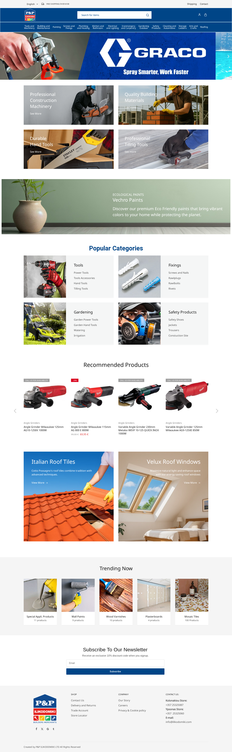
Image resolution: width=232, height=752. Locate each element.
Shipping (192, 4)
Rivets (172, 288)
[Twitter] (42, 729)
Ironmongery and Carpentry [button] (128, 27)
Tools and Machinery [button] (29, 27)
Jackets (173, 325)
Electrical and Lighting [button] (112, 27)
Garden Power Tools (86, 319)
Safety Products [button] (156, 27)
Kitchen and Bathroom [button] (98, 27)
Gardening (83, 312)
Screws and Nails (179, 272)
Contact (204, 4)
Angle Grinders (32, 422)
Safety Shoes (176, 319)
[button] (4, 56)
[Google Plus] (48, 729)
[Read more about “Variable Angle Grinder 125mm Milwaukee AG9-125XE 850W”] (183, 413)
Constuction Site (179, 335)
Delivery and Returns (83, 705)
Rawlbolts (174, 283)
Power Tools (81, 272)
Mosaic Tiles (191, 616)
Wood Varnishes (116, 616)
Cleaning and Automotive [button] (169, 27)
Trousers (174, 330)
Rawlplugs (175, 278)
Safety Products (183, 312)
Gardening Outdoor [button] (143, 27)
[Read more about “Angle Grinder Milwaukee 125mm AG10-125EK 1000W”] (41, 413)
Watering (79, 330)
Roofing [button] (204, 27)
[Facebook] (36, 729)
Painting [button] (57, 27)
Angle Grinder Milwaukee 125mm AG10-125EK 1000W (44, 428)
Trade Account (79, 710)
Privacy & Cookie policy (132, 710)
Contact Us (77, 700)
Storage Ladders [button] (182, 27)
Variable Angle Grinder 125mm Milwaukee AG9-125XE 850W (184, 428)
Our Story (124, 700)
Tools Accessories (84, 278)
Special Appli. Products (40, 616)
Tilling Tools (81, 288)
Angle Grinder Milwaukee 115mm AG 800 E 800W (91, 428)
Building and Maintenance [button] (43, 27)
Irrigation (80, 335)
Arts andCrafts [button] (193, 27)
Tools (78, 265)
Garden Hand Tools (85, 325)
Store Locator (79, 715)
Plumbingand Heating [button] (83, 27)
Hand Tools (80, 283)
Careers (123, 705)
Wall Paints (78, 616)
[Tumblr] (53, 729)
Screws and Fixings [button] (69, 27)
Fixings (175, 265)
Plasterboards (154, 616)
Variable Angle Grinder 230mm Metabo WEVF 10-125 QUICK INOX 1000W (138, 430)
